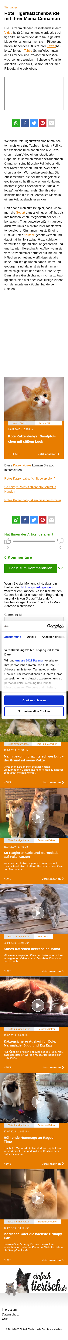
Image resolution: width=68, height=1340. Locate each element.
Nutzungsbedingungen (37, 587)
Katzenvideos (22, 465)
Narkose (29, 235)
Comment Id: (13, 615)
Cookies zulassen (34, 700)
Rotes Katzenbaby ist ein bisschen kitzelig (32, 500)
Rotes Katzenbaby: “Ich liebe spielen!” (29, 478)
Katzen (51, 46)
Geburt (20, 212)
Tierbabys (11, 7)
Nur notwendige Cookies (34, 711)
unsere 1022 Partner (29, 660)
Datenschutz (10, 1314)
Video (8, 32)
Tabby (28, 50)
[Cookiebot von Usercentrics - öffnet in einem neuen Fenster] (48, 626)
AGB (5, 1319)
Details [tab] (31, 636)
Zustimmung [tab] (12, 636)
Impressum (9, 1309)
